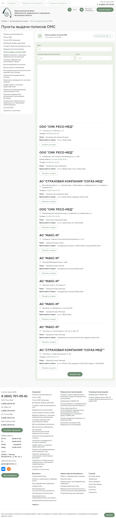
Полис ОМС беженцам (11, 40)
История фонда (94, 476)
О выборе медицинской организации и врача (12, 61)
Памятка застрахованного (13, 34)
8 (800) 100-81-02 (7, 425)
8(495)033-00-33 (53, 162)
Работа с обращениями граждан (72, 476)
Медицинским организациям (32, 3)
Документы (36, 473)
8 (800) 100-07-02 (53, 190)
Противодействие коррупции (43, 483)
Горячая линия (65, 479)
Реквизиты (93, 492)
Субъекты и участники (11, 111)
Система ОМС (8, 108)
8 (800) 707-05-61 (106, 4)
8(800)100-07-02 (53, 357)
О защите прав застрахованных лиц (16, 46)
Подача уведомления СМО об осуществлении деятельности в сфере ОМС (101, 399)
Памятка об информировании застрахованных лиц (14, 90)
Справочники (37, 486)
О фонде (92, 473)
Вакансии (92, 487)
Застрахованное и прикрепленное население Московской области (73, 404)
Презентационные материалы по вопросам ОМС (72, 419)
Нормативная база (39, 476)
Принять (109, 515)
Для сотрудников (10, 475)
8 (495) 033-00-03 (53, 216)
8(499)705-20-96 (53, 133)
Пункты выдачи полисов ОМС (14, 52)
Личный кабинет (105, 10)
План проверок (94, 481)
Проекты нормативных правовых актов (44, 480)
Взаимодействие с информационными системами (43, 497)
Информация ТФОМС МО (69, 401)
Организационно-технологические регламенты (43, 490)
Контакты (92, 490)
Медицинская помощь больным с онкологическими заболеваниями (73, 490)
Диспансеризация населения (14, 64)
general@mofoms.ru (8, 464)
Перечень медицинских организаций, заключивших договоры (13, 96)
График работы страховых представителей (13, 86)
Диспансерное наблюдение (13, 67)
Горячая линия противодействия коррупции (72, 482)
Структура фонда (95, 484)
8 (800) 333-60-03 (8, 411)
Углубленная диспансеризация (72, 493)
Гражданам (12, 3)
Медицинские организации (13, 49)
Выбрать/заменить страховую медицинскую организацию (14, 56)
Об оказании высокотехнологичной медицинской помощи (16, 71)
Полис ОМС (7, 37)
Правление (93, 479)
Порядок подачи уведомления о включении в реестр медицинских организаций (73, 396)
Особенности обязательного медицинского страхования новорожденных (14, 103)
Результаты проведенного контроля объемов (17, 81)
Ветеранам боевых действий (14, 43)
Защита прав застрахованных (71, 473)
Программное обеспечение (42, 493)
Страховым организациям (58, 3)
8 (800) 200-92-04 (8, 404)
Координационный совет (69, 486)
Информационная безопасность (44, 500)
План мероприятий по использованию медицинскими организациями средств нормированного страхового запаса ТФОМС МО (72, 411)
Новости (35, 504)
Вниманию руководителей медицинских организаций (70, 423)
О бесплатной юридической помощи (13, 76)
